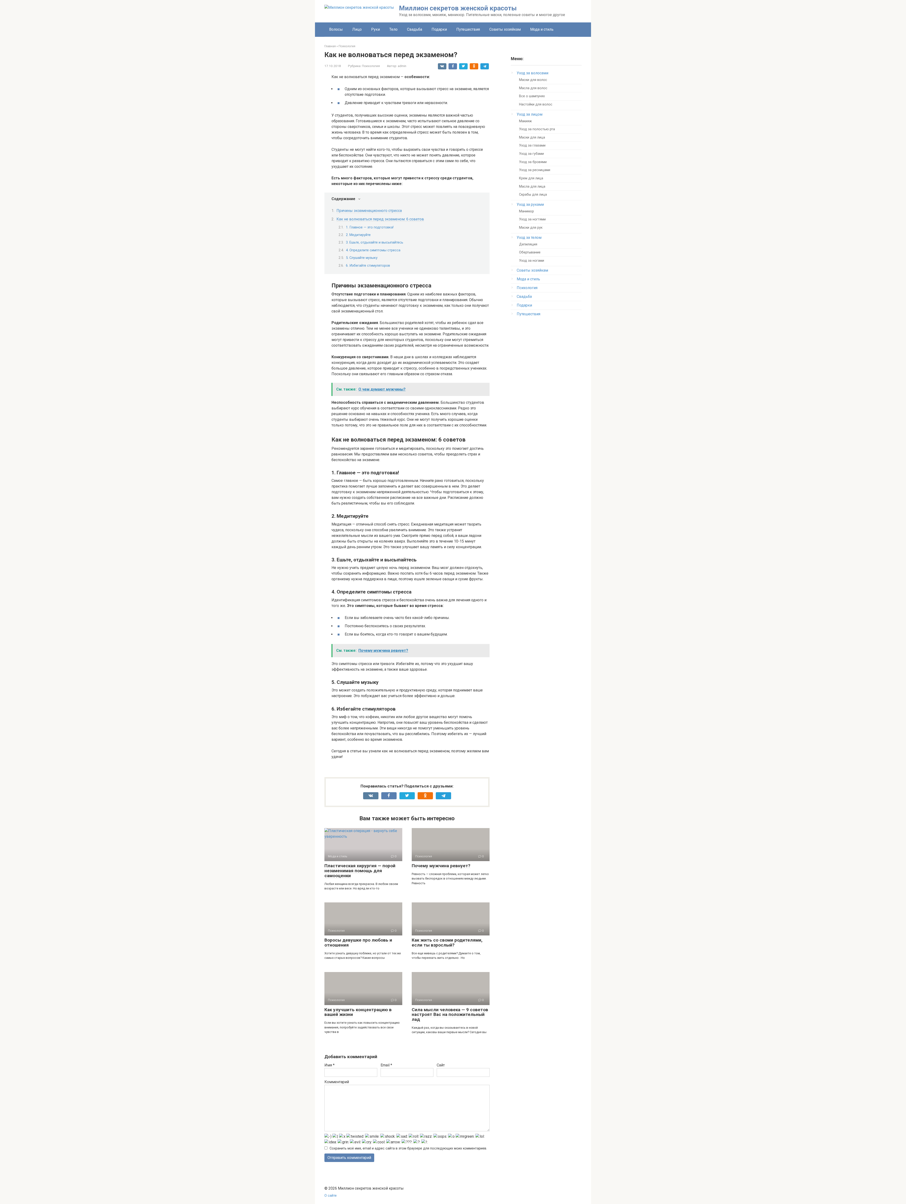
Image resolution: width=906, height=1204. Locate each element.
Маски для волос (533, 80)
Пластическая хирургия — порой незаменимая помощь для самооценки (359, 870)
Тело (393, 29)
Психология (371, 66)
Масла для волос (533, 88)
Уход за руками (530, 204)
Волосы (336, 29)
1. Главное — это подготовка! (370, 227)
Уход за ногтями (532, 219)
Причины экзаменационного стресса (369, 210)
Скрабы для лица (533, 195)
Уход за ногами (531, 261)
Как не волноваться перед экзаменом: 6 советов (380, 219)
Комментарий (336, 1082)
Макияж (525, 121)
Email (386, 1065)
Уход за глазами (532, 145)
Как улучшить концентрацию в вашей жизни (358, 1012)
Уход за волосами (532, 73)
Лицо (357, 29)
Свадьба (414, 29)
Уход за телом (529, 237)
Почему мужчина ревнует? (441, 865)
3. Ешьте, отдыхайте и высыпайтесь (374, 242)
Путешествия (468, 29)
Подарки (439, 29)
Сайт (441, 1065)
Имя (329, 1065)
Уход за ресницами (534, 170)
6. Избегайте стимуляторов (368, 265)
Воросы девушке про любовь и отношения (358, 942)
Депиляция (528, 244)
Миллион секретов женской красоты (458, 8)
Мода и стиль (542, 29)
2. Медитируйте (358, 235)
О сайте (330, 1196)
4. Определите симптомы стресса (373, 250)
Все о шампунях (532, 96)
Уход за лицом (529, 114)
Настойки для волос (535, 104)
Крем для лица (531, 178)
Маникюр (526, 211)
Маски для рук (530, 228)
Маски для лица (532, 137)
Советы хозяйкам (505, 29)
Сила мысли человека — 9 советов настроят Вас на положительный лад (450, 1014)
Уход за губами (531, 154)
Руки (375, 29)
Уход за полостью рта (537, 129)
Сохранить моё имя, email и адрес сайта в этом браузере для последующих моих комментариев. (408, 1148)
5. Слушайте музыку (362, 258)
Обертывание (530, 252)
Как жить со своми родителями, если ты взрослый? (447, 942)
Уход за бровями (533, 162)
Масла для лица (532, 187)
